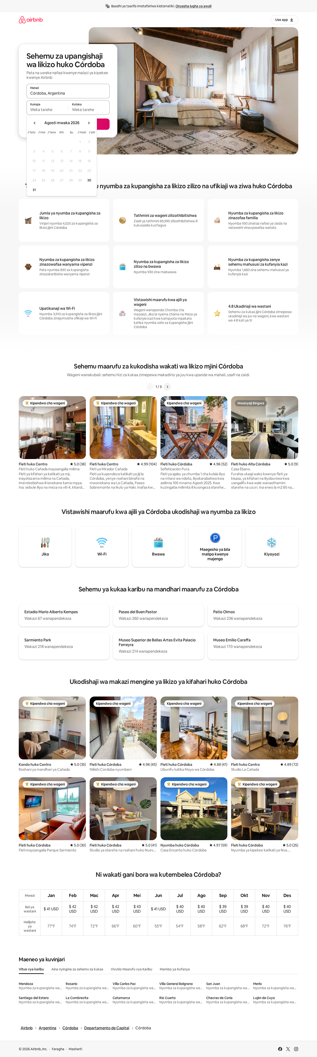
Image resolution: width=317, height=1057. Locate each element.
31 (34, 190)
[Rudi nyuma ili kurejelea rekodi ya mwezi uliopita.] (34, 123)
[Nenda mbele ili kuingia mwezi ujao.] (88, 123)
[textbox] (47, 109)
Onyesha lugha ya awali (193, 6)
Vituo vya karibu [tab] (31, 969)
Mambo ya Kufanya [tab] (175, 969)
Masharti (75, 1049)
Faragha (58, 1049)
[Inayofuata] (167, 387)
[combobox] (68, 93)
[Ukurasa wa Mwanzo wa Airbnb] (31, 19)
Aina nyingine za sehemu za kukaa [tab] (77, 969)
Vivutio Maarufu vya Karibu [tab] (131, 969)
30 (89, 180)
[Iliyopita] (150, 387)
